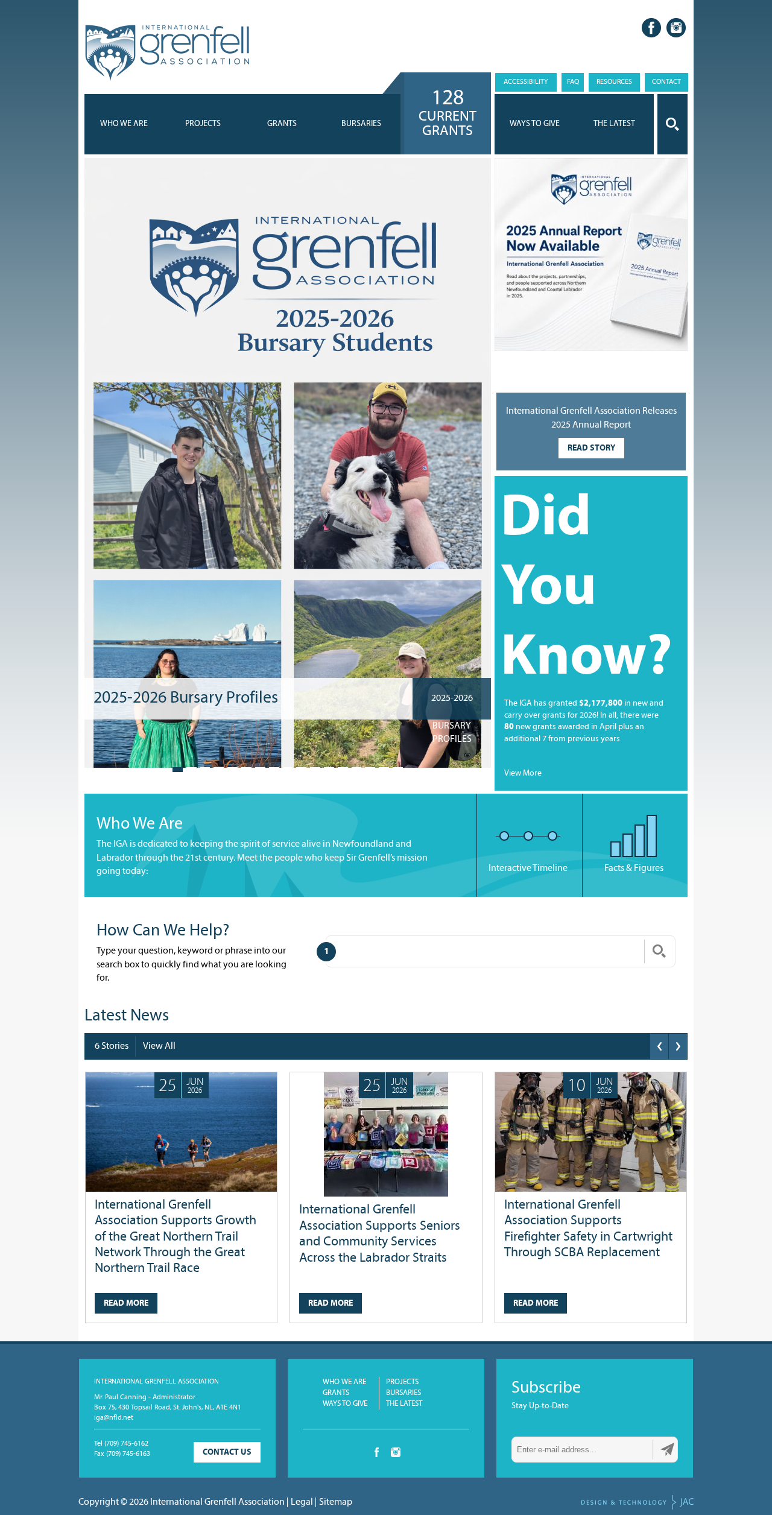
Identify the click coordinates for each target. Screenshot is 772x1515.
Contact (666, 82)
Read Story (591, 448)
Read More (126, 1303)
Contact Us (227, 1452)
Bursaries (361, 123)
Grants (282, 123)
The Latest (404, 1404)
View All (159, 1046)
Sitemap (335, 1502)
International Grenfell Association (166, 53)
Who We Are (124, 123)
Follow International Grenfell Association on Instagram (676, 27)
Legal (302, 1502)
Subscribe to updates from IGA (667, 1449)
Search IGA (672, 124)
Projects (203, 123)
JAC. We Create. (637, 1502)
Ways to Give (345, 1404)
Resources (614, 82)
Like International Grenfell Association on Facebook (651, 27)
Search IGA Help (659, 951)
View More (523, 773)
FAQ (573, 82)
